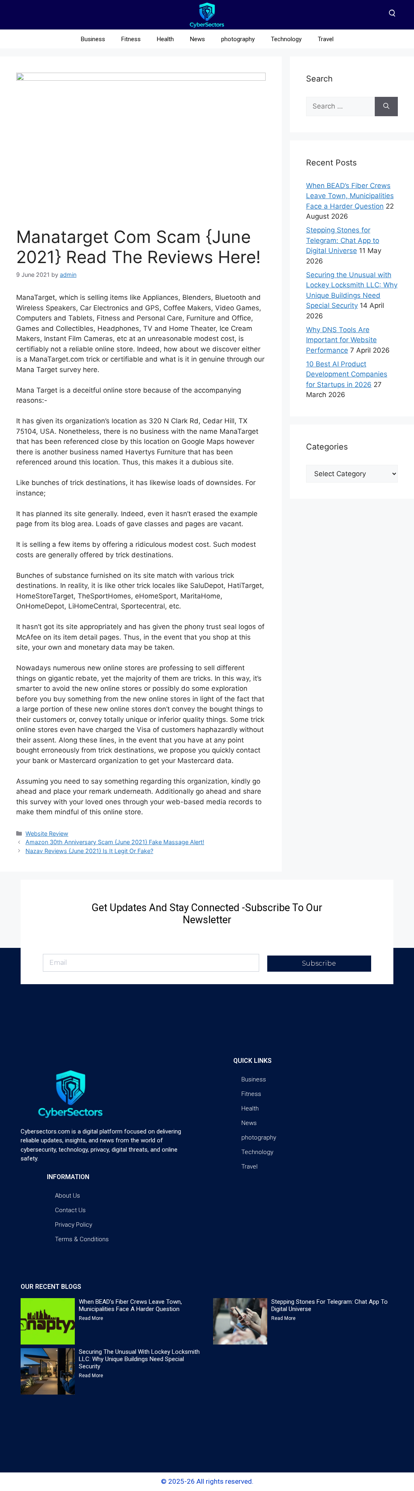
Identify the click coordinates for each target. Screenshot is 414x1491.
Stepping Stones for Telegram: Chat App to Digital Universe (342, 240)
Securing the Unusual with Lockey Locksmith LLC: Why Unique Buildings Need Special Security (139, 1359)
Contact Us (70, 1210)
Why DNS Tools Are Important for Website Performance (341, 340)
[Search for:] (340, 106)
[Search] (386, 106)
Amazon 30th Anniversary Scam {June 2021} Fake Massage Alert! (114, 842)
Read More (91, 1318)
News (197, 39)
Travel (326, 39)
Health (165, 39)
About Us (67, 1195)
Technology (286, 39)
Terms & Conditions (82, 1239)
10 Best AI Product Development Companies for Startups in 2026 (346, 374)
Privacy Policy (73, 1224)
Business (93, 39)
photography (238, 39)
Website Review (46, 833)
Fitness (131, 39)
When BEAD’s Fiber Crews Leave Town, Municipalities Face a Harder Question (350, 196)
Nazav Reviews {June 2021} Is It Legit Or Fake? (89, 850)
